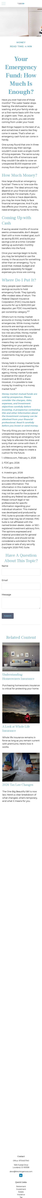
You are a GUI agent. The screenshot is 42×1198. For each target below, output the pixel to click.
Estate (21, 1192)
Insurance (21, 1195)
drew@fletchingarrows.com (21, 1171)
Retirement (21, 1186)
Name (5, 566)
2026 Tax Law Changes (17, 785)
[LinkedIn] (20, 1175)
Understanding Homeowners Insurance (18, 677)
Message (6, 594)
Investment (21, 1189)
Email (5, 580)
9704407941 (24, 1161)
